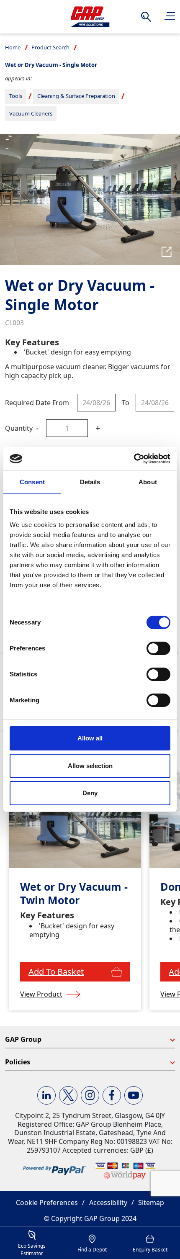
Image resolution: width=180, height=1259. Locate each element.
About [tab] (148, 482)
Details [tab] (90, 482)
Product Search (50, 47)
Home (13, 47)
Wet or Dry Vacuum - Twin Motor (74, 893)
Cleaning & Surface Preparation (76, 96)
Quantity (19, 428)
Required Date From (37, 402)
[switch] (158, 648)
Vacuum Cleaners (30, 113)
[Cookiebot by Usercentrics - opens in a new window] (133, 458)
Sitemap (151, 1202)
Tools (15, 96)
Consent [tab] (32, 482)
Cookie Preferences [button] (47, 1202)
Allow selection (90, 765)
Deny (90, 793)
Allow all (90, 738)
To (125, 402)
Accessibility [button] (108, 1202)
